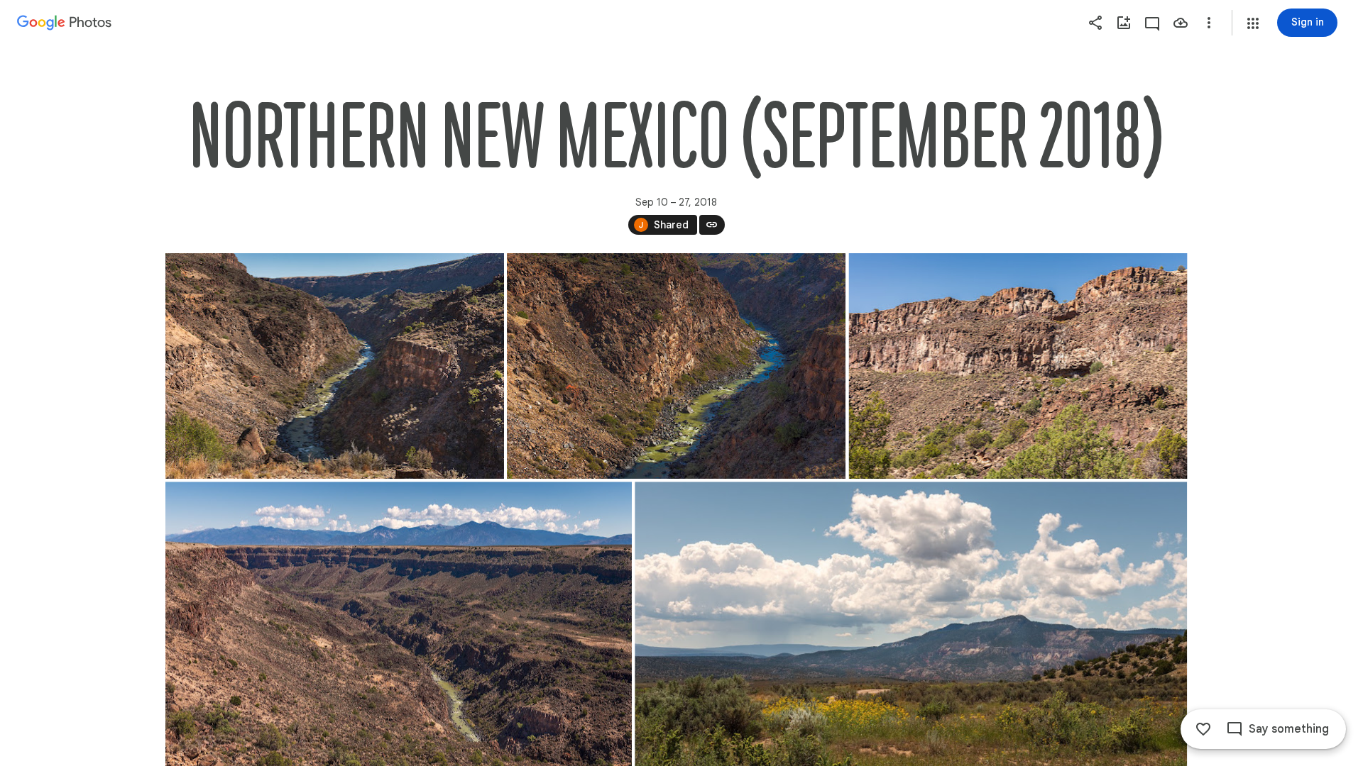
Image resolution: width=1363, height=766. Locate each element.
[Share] (1095, 23)
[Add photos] (1124, 23)
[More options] (1209, 23)
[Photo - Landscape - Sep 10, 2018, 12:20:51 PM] (676, 366)
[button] (1253, 23)
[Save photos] (1180, 23)
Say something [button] (1289, 729)
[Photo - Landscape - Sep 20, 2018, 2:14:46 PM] (334, 366)
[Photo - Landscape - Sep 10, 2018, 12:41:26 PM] (1017, 366)
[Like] (1203, 729)
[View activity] (1152, 23)
